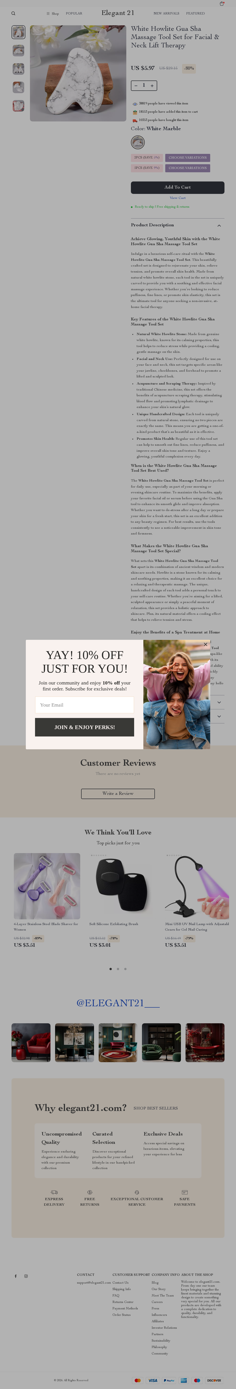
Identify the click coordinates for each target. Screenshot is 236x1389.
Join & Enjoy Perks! (84, 727)
